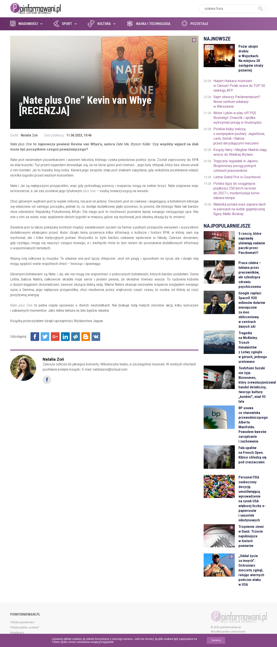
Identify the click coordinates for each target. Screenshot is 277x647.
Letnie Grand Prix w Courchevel (237, 177)
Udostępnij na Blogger (85, 336)
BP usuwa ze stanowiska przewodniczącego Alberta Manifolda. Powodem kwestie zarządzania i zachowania (252, 424)
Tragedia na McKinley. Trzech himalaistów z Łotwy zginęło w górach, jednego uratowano (252, 347)
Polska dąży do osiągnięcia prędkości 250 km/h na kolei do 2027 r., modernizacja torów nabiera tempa (236, 191)
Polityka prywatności (22, 622)
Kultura (104, 24)
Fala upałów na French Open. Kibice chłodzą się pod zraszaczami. (252, 455)
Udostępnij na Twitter (45, 336)
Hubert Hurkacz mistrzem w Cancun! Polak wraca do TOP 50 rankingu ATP (239, 85)
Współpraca (17, 632)
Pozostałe (199, 24)
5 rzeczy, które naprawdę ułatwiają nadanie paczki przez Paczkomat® (251, 243)
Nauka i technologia (153, 24)
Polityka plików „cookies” (24, 627)
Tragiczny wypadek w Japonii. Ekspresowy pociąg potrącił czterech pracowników (235, 166)
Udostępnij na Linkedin (65, 336)
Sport (67, 24)
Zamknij (216, 640)
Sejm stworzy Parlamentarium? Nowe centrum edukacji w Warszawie (236, 102)
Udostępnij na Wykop (75, 336)
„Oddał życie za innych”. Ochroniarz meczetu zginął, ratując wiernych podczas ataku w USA (251, 570)
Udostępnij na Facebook (35, 336)
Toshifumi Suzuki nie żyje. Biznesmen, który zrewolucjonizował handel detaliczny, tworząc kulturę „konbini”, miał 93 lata (252, 385)
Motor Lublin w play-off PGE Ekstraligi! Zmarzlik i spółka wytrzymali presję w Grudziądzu (237, 118)
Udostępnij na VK (96, 336)
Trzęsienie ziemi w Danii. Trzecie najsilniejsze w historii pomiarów (251, 536)
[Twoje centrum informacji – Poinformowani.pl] (35, 8)
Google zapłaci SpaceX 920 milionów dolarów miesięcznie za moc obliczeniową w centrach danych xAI (251, 310)
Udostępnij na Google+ (55, 336)
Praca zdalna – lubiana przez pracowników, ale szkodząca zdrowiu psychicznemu (249, 275)
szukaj (260, 8)
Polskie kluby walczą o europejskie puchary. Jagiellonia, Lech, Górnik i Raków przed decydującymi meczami (239, 136)
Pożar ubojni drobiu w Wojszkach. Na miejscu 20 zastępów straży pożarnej (250, 58)
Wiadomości (28, 24)
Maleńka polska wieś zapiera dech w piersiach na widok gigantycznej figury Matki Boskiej (239, 209)
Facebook (47, 379)
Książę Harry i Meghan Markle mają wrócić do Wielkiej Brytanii (240, 152)
